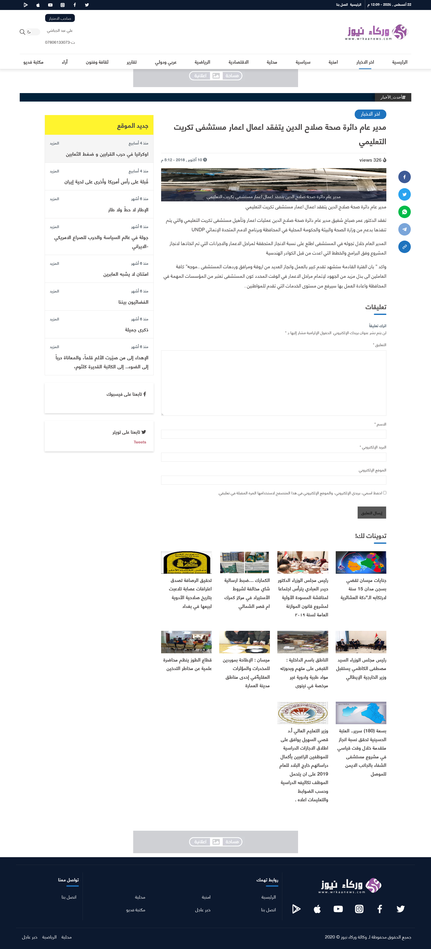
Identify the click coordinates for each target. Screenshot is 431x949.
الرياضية (49, 936)
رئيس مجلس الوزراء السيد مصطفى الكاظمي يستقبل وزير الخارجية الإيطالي (361, 668)
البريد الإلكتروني (373, 446)
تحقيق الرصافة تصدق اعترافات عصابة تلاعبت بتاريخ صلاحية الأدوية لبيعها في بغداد (190, 592)
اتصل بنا (268, 909)
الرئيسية (269, 896)
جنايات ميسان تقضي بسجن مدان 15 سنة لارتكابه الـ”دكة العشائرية (363, 588)
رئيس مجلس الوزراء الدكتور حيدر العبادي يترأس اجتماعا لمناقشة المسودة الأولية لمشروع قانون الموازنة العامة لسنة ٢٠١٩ (303, 597)
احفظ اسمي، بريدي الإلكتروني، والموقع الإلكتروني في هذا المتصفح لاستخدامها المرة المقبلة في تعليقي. (300, 492)
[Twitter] (404, 194)
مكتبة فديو (135, 909)
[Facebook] (404, 177)
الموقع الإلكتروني (372, 469)
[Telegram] (404, 229)
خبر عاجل (203, 909)
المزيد (54, 142)
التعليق (379, 344)
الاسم (380, 423)
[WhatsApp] (404, 212)
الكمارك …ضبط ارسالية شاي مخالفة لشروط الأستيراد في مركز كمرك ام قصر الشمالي (247, 592)
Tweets (140, 441)
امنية (206, 896)
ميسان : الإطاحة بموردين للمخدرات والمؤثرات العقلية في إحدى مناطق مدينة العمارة (246, 672)
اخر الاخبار (370, 113)
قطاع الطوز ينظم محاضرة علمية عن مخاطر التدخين (187, 664)
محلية (140, 896)
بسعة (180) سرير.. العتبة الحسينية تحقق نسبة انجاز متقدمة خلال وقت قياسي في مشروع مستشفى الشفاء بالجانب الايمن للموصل (361, 752)
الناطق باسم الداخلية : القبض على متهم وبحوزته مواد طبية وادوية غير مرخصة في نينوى (304, 672)
